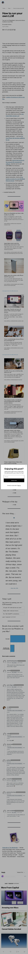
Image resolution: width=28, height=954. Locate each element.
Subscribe (14, 480)
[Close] (26, 465)
